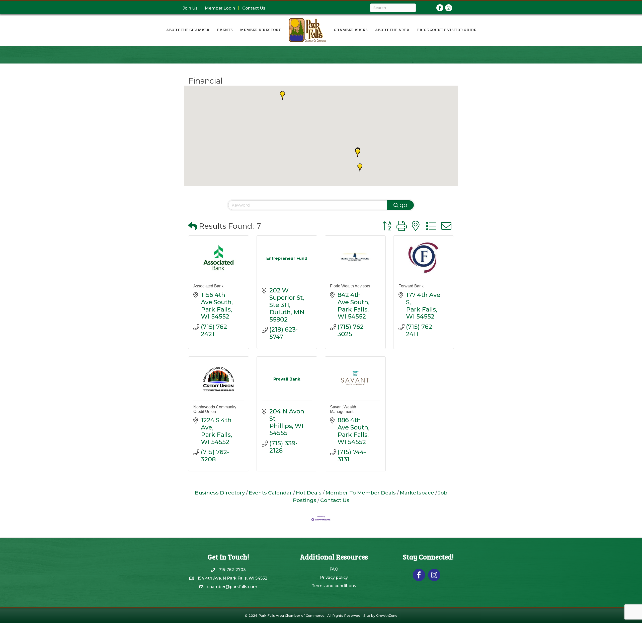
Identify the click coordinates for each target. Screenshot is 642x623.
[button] (357, 153)
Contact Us (253, 8)
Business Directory (220, 492)
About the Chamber (187, 29)
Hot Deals (309, 492)
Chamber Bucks (350, 29)
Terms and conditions (334, 585)
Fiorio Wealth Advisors (350, 286)
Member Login (220, 8)
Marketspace (417, 492)
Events (224, 29)
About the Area (392, 29)
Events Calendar (270, 492)
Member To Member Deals (361, 492)
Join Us (190, 8)
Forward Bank (411, 286)
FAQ (334, 569)
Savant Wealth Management (343, 409)
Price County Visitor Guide (446, 29)
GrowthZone (386, 615)
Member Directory (260, 29)
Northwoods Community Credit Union (214, 409)
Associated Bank (208, 286)
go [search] (403, 205)
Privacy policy (334, 577)
